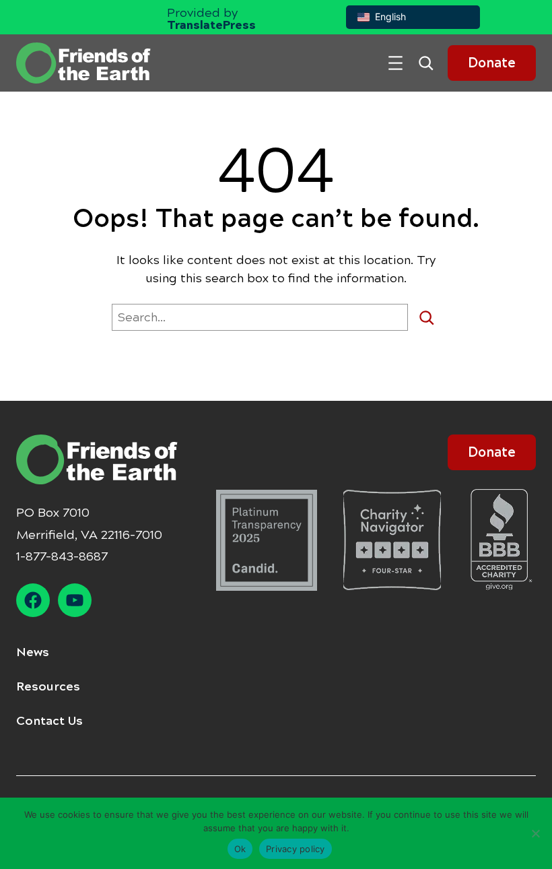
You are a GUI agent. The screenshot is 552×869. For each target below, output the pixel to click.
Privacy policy (295, 848)
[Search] (431, 317)
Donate (492, 63)
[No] (535, 833)
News (32, 652)
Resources (48, 686)
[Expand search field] (431, 63)
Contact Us (49, 720)
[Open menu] (395, 63)
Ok (240, 848)
